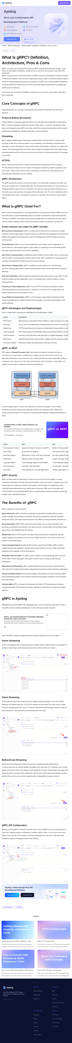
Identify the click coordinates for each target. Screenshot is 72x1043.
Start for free (64, 3)
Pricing (35, 1018)
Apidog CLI (36, 999)
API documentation (57, 1018)
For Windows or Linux (29, 42)
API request (55, 1014)
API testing (55, 1026)
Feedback (36, 1030)
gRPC (13, 50)
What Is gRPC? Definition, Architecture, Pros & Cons (39, 45)
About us (35, 1022)
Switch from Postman (58, 1003)
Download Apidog (38, 991)
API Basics (5, 50)
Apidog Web (36, 995)
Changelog (36, 1014)
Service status (37, 1034)
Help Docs (55, 995)
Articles (54, 999)
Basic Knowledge (14, 45)
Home (4, 45)
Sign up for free (12, 39)
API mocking (55, 1022)
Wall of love (55, 1006)
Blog (53, 991)
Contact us (36, 1026)
